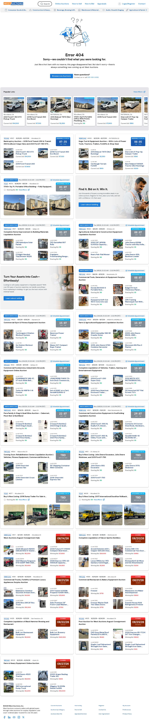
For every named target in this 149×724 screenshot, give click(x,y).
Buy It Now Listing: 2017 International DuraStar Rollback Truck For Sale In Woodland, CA (103, 496)
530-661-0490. (93, 77)
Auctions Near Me (56, 714)
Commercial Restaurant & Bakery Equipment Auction (102, 580)
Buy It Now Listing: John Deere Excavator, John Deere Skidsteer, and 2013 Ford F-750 (102, 455)
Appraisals (101, 4)
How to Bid (89, 4)
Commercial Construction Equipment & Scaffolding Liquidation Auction (101, 414)
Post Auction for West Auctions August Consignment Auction (102, 622)
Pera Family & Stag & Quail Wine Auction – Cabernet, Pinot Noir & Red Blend (27, 414)
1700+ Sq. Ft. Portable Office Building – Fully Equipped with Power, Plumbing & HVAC (27, 186)
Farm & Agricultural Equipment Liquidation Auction (101, 322)
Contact (141, 4)
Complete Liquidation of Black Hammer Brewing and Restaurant (26, 622)
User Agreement (104, 714)
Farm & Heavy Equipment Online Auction (21, 663)
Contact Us (102, 710)
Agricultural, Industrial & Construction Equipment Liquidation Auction (100, 233)
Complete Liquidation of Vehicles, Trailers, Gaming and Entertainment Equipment (103, 369)
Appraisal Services (81, 714)
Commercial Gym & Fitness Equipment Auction (24, 322)
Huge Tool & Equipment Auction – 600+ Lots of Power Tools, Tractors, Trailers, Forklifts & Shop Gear (102, 142)
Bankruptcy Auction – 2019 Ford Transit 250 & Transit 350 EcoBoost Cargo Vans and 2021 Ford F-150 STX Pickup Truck (27, 142)
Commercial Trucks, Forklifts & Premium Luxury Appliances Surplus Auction (25, 581)
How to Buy (78, 705)
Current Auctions (56, 705)
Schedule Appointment (61, 180)
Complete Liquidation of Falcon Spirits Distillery (100, 538)
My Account (126, 705)
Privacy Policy (127, 714)
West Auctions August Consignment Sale (22, 538)
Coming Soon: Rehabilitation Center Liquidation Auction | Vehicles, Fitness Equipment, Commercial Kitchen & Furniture (28, 456)
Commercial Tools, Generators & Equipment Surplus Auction (102, 278)
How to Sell (77, 4)
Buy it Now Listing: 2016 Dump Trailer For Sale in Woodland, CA (24, 496)
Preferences (127, 710)
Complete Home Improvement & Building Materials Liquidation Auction (26, 233)
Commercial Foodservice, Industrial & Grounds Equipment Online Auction (24, 369)
